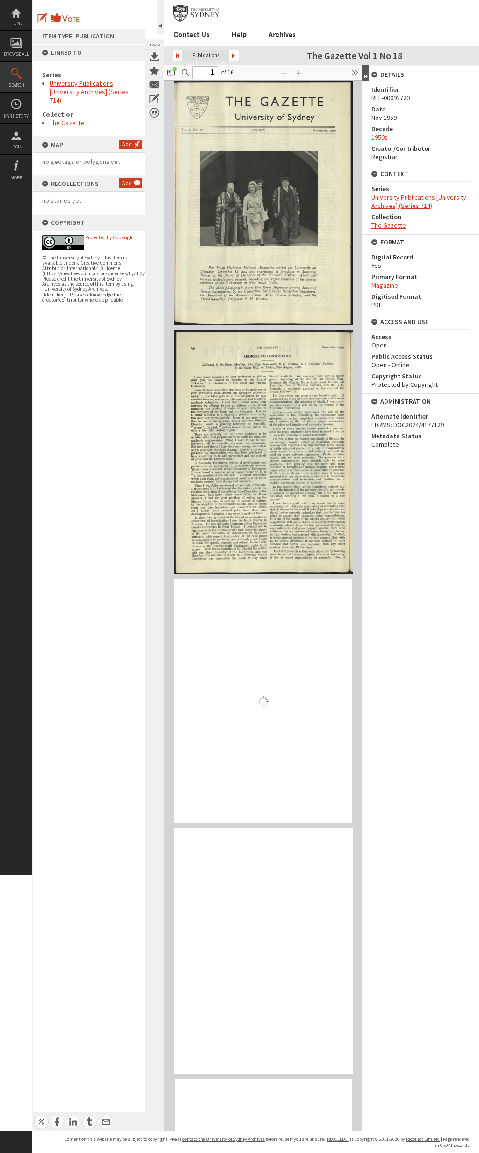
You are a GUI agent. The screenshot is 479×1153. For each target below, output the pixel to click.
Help (239, 35)
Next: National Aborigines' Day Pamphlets (234, 55)
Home (16, 23)
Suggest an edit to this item (42, 18)
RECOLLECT (338, 1139)
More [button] (16, 178)
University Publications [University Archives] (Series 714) (89, 91)
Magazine (384, 285)
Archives (282, 35)
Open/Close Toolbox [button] (160, 17)
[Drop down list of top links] (473, 4)
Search (16, 85)
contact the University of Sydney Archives (223, 1139)
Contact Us (192, 35)
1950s (379, 137)
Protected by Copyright (109, 237)
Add (127, 144)
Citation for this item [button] (154, 113)
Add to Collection (154, 71)
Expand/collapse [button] (365, 73)
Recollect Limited (423, 1139)
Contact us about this (154, 85)
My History (16, 116)
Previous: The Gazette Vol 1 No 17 (177, 55)
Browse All (16, 54)
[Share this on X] (41, 1117)
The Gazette (67, 122)
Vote (65, 18)
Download (154, 57)
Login (16, 147)
